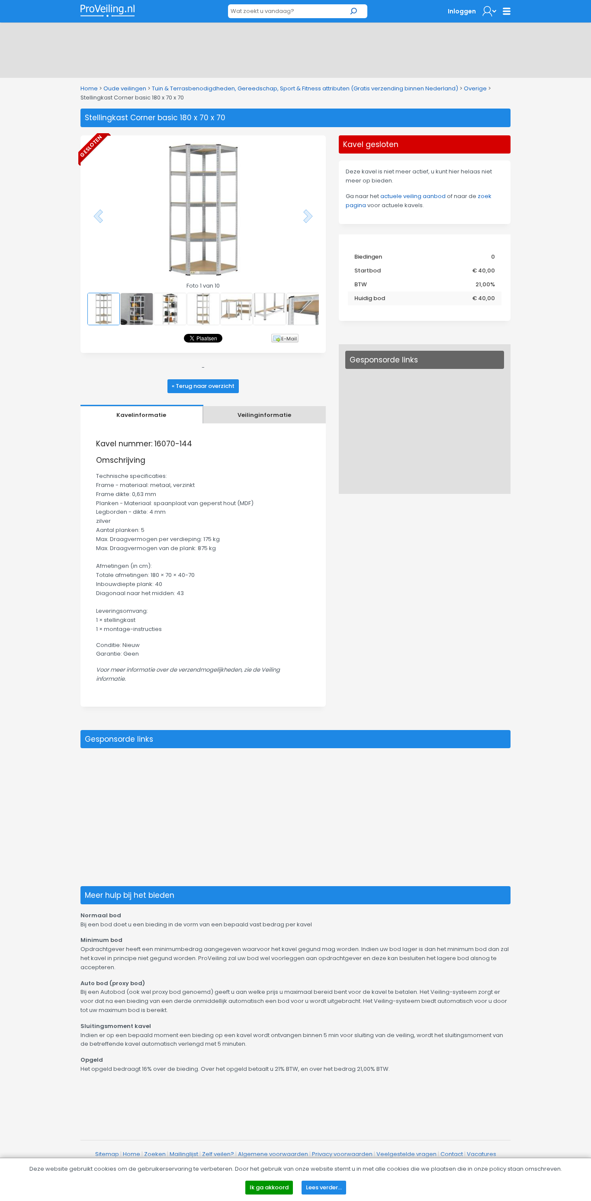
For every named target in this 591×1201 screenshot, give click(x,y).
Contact (451, 1154)
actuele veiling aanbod (413, 196)
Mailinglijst (184, 1154)
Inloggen (462, 11)
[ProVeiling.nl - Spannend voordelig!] (107, 10)
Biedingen (368, 257)
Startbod (367, 270)
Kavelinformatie (141, 415)
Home (89, 88)
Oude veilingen (124, 88)
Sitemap (107, 1154)
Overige (475, 88)
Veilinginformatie (264, 415)
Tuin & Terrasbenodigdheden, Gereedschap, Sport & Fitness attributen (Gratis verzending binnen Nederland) (305, 88)
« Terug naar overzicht (203, 386)
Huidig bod (369, 298)
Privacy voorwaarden (342, 1154)
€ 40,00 (483, 270)
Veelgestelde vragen (406, 1154)
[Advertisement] (295, 48)
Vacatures (481, 1154)
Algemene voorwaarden (273, 1154)
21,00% (485, 284)
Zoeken (155, 1154)
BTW (360, 284)
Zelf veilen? (218, 1154)
